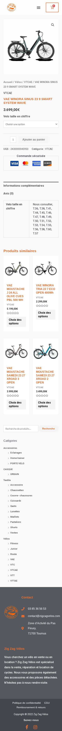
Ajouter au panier (33, 139)
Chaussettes (17, 490)
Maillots (14, 516)
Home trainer (17, 458)
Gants (13, 506)
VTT (12, 575)
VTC (12, 564)
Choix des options (15, 321)
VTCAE (14, 570)
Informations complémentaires (23, 185)
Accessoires (10, 448)
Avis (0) (8, 193)
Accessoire (16, 484)
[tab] (31, 186)
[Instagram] (35, 727)
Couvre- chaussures (21, 495)
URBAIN (14, 474)
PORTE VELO (17, 463)
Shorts (13, 527)
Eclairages (16, 452)
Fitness (14, 543)
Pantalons (15, 522)
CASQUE (8, 469)
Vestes (14, 532)
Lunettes (15, 511)
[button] (38, 7)
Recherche (48, 428)
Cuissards (15, 500)
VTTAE (13, 580)
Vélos (6, 538)
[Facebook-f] (27, 727)
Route (13, 554)
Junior (13, 548)
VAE (12, 559)
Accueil (7, 82)
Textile (7, 480)
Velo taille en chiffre (16, 116)
